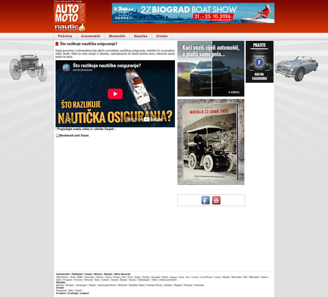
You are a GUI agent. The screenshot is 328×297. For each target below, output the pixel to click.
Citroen (100, 277)
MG (245, 277)
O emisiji (73, 293)
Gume (88, 274)
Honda (145, 277)
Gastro (78, 290)
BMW (79, 277)
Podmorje (199, 285)
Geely (137, 277)
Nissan (264, 277)
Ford (130, 277)
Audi (72, 277)
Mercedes (237, 277)
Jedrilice (168, 285)
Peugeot (67, 279)
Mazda (226, 277)
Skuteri (108, 274)
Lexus (217, 277)
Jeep (181, 277)
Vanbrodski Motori (107, 285)
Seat (97, 279)
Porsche (78, 279)
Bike (71, 290)
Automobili (90, 36)
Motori (98, 274)
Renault (89, 279)
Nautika (140, 36)
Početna (65, 36)
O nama (60, 293)
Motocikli (117, 36)
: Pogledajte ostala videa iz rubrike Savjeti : (86, 129)
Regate (178, 285)
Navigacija (61, 290)
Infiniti (165, 277)
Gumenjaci (81, 285)
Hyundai (155, 277)
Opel (58, 279)
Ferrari (116, 277)
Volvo (155, 279)
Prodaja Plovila (154, 285)
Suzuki (114, 279)
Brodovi (60, 285)
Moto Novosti (122, 274)
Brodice (70, 285)
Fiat (124, 277)
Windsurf (122, 285)
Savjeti (92, 285)
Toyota (132, 279)
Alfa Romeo (62, 277)
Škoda (123, 279)
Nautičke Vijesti (137, 285)
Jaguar (173, 277)
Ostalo (162, 36)
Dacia (108, 277)
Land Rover (206, 277)
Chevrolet (89, 277)
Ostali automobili (168, 279)
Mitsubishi (254, 277)
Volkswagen (144, 279)
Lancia (194, 277)
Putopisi (188, 285)
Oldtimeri (77, 274)
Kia (187, 277)
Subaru (105, 279)
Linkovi (84, 293)
